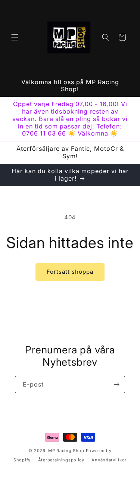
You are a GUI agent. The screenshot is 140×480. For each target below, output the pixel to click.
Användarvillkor (109, 459)
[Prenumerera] (116, 384)
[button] (15, 37)
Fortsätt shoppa (70, 271)
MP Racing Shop (66, 450)
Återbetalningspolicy (61, 459)
